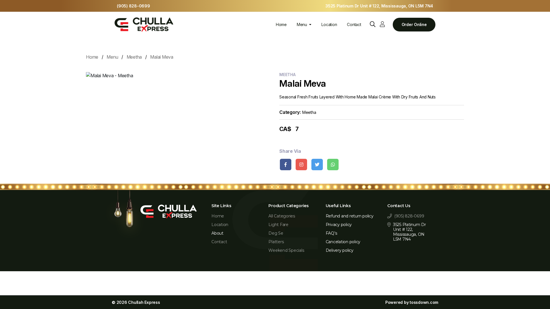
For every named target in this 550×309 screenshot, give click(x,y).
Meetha (134, 57)
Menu (302, 24)
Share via (290, 151)
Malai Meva (161, 57)
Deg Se (275, 233)
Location (329, 24)
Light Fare (278, 224)
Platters (276, 241)
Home (281, 24)
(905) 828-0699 (409, 216)
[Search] (375, 24)
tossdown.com (424, 302)
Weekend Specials (286, 250)
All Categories (281, 216)
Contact (354, 24)
